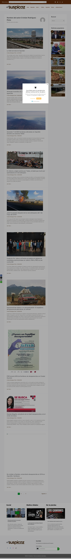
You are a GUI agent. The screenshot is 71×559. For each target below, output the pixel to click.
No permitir (32, 98)
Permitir (39, 98)
